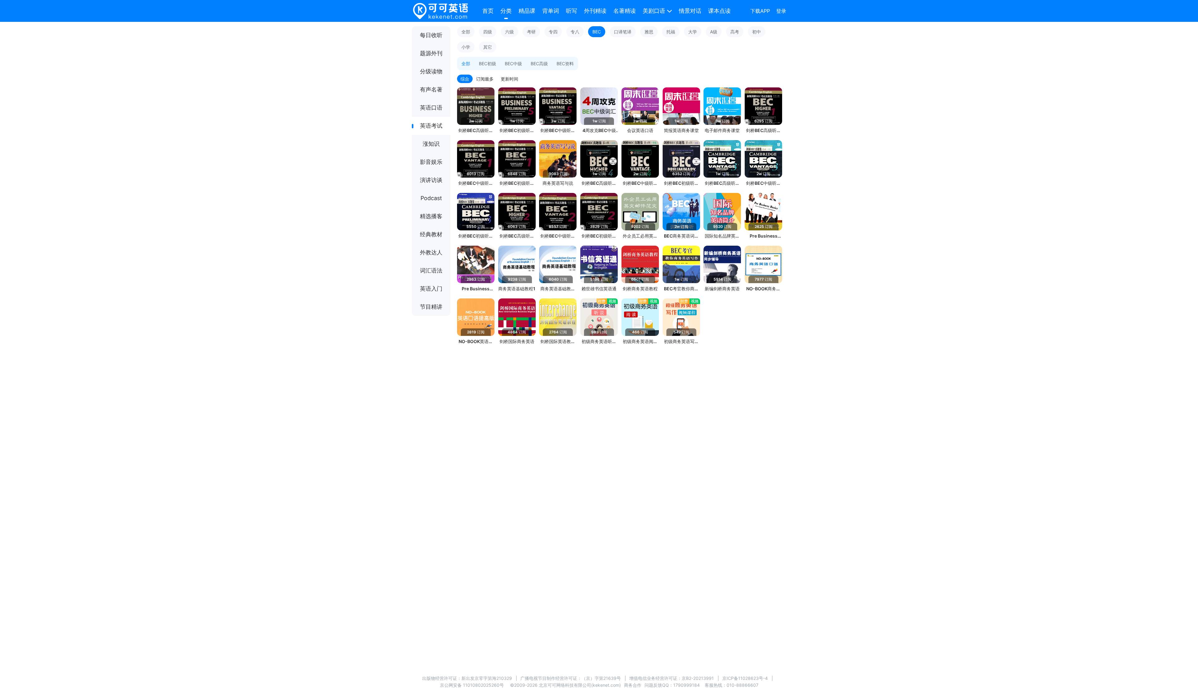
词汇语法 (431, 270)
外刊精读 (595, 10)
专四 (553, 31)
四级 (487, 31)
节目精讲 (431, 306)
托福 (670, 31)
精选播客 (431, 216)
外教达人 (431, 252)
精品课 (527, 10)
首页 (488, 10)
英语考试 (431, 125)
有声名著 (431, 89)
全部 (465, 31)
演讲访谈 (431, 180)
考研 (531, 31)
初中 (756, 31)
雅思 (649, 31)
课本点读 (719, 10)
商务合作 (632, 685)
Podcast (431, 198)
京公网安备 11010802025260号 (472, 685)
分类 (506, 10)
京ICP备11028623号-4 (745, 678)
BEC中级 (513, 63)
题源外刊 (431, 53)
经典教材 (431, 234)
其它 (487, 47)
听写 (571, 10)
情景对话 (690, 10)
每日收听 (431, 35)
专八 (575, 31)
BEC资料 (565, 63)
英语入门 (431, 288)
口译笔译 (622, 31)
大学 (692, 31)
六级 (509, 31)
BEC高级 (539, 63)
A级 (713, 31)
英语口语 (431, 107)
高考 (734, 31)
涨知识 (431, 143)
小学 (465, 47)
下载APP (760, 11)
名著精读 (624, 10)
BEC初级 (487, 63)
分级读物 (431, 71)
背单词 (550, 10)
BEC (596, 31)
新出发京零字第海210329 (486, 678)
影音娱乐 (431, 162)
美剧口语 (654, 10)
